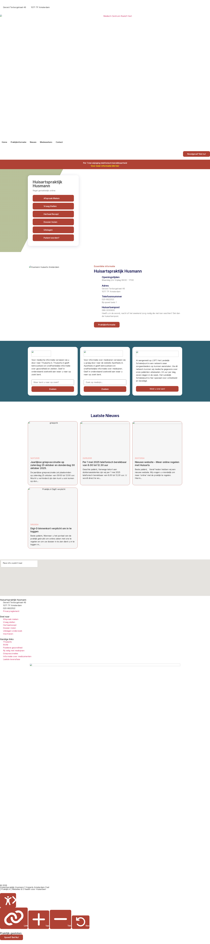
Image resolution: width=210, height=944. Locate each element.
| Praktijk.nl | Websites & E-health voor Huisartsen (23, 889)
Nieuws (33, 142)
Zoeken (52, 389)
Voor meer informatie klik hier (105, 166)
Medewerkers (46, 142)
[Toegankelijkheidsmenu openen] (8, 900)
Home (4, 142)
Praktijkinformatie (18, 142)
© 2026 (3, 885)
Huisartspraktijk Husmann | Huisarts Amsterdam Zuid (24, 887)
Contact (59, 142)
